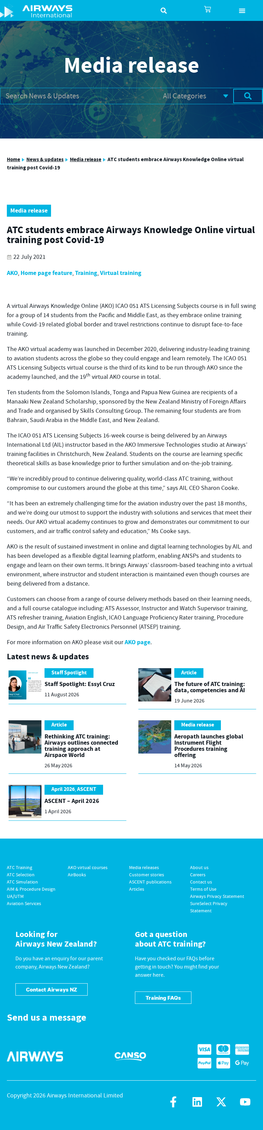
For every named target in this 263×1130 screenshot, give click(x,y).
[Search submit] (248, 96)
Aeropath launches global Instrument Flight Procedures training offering (208, 745)
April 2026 (63, 789)
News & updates (45, 159)
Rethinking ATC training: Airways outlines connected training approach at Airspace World (81, 745)
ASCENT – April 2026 (72, 801)
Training (86, 273)
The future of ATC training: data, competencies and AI (209, 687)
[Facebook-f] (173, 1102)
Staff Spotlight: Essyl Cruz (80, 684)
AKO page (137, 642)
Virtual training (120, 273)
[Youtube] (245, 1102)
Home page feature (46, 273)
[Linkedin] (197, 1102)
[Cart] (207, 9)
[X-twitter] (221, 1102)
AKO (12, 273)
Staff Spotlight (69, 673)
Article (189, 673)
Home (13, 159)
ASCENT (86, 789)
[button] (242, 10)
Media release (85, 159)
